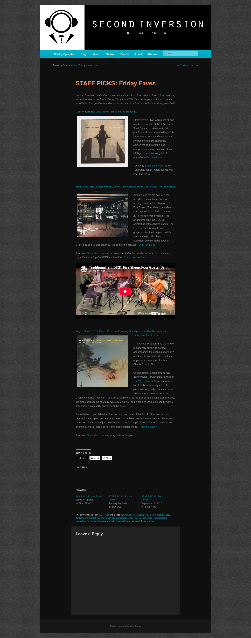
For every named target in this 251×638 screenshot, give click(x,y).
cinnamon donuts (152, 514)
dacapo (165, 514)
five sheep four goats (107, 517)
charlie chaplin (136, 514)
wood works (107, 520)
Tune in (164, 95)
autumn (124, 514)
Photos (110, 54)
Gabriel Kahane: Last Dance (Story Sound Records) (106, 111)
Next (194, 65)
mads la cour (135, 517)
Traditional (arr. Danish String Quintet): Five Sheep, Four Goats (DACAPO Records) (125, 186)
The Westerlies (141, 381)
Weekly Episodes (64, 54)
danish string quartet (86, 517)
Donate (152, 54)
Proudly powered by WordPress (125, 626)
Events (124, 54)
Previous (182, 65)
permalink (149, 520)
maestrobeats (92, 65)
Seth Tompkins (146, 244)
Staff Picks (104, 514)
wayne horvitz (93, 520)
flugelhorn (123, 517)
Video (96, 54)
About (138, 54)
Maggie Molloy (149, 426)
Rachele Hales (154, 157)
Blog (83, 54)
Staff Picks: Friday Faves (89, 496)
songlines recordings (153, 517)
